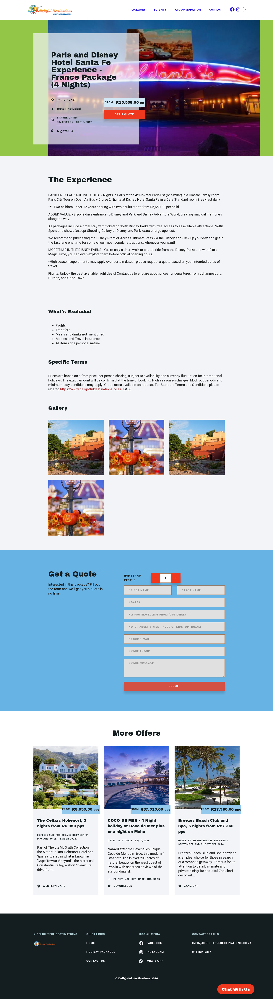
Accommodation (188, 9)
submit (174, 685)
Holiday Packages (100, 951)
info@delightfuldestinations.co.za (216, 943)
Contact (216, 9)
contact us (95, 960)
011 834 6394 (202, 951)
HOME (90, 943)
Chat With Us (236, 989)
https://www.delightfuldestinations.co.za (91, 389)
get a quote (124, 114)
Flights (160, 9)
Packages (138, 9)
